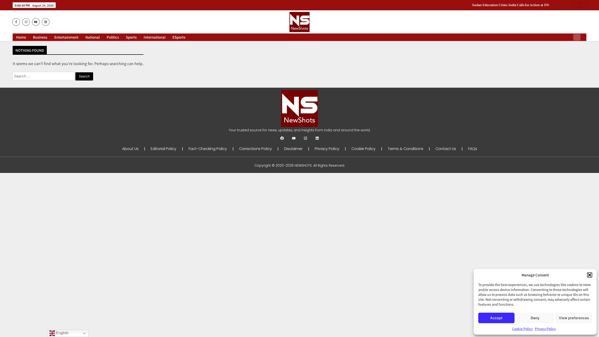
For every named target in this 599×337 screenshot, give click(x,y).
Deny (535, 318)
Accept (496, 318)
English (62, 333)
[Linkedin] (317, 138)
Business (40, 37)
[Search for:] (44, 76)
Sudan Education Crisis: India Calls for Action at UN (510, 5)
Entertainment (66, 37)
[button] (589, 275)
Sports (131, 37)
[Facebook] (282, 138)
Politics (113, 37)
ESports (178, 37)
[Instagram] (305, 138)
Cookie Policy (522, 328)
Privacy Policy (545, 328)
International (154, 37)
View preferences (574, 318)
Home (21, 37)
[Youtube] (294, 138)
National (92, 37)
